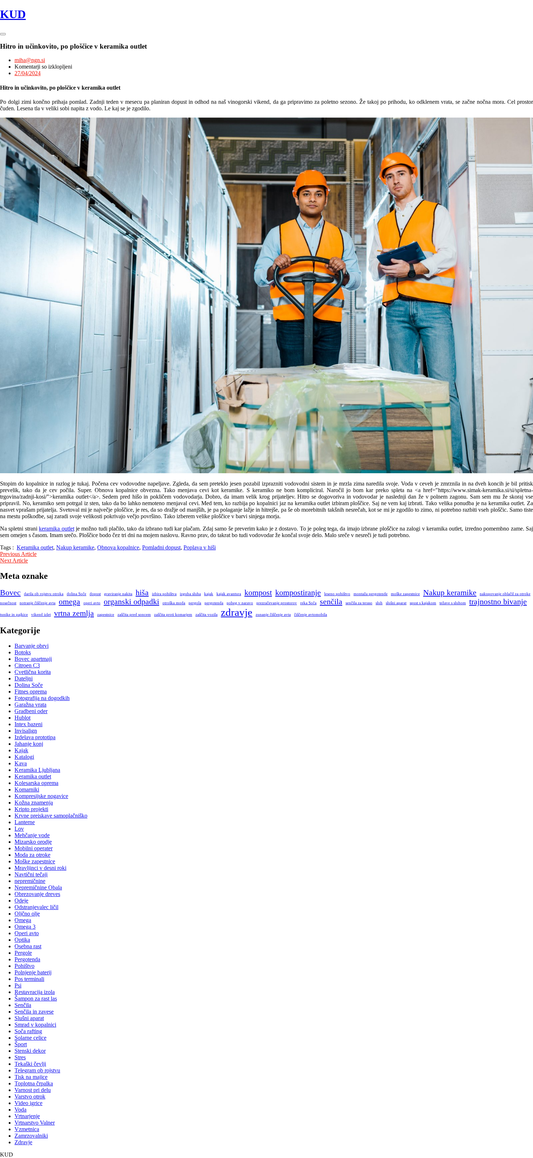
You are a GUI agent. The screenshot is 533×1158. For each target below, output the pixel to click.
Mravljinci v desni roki (40, 868)
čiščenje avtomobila (310, 615)
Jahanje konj (29, 744)
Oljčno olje (27, 914)
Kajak (21, 750)
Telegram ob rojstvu (37, 1070)
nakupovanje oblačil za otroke (505, 594)
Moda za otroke (32, 855)
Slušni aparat (29, 1018)
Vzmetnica (27, 1129)
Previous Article (18, 554)
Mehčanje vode (32, 835)
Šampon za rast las (36, 998)
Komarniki (27, 789)
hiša (142, 592)
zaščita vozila (206, 615)
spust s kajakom (423, 603)
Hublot (22, 718)
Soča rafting (28, 1031)
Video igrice (28, 1103)
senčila (331, 601)
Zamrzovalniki (31, 1136)
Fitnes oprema (31, 691)
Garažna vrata (30, 704)
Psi (18, 985)
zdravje (236, 612)
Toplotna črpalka (34, 1083)
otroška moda (173, 603)
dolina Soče (76, 594)
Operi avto (27, 933)
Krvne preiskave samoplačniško (51, 816)
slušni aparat (396, 603)
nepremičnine (30, 881)
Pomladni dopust (161, 547)
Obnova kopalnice (118, 547)
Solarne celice (30, 1038)
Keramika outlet (35, 547)
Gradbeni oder (31, 711)
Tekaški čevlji (30, 1064)
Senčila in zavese (34, 1011)
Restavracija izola (35, 992)
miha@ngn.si (30, 60)
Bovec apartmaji (33, 659)
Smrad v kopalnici (35, 1025)
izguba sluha (190, 594)
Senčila (23, 1005)
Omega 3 (25, 927)
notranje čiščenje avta (37, 603)
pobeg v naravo (240, 603)
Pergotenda (27, 959)
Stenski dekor (30, 1051)
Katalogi (24, 757)
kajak (208, 594)
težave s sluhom (452, 603)
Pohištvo (24, 966)
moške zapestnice (405, 594)
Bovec (10, 592)
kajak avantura (228, 594)
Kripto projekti (31, 809)
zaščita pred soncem (134, 615)
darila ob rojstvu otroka (43, 594)
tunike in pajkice (14, 615)
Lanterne (25, 822)
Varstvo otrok (30, 1096)
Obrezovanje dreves (37, 894)
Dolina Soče (29, 685)
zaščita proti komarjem (173, 615)
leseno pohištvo (337, 594)
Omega (23, 920)
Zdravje (23, 1142)
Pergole (23, 953)
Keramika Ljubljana (37, 770)
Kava (21, 763)
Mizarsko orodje (33, 842)
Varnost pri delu (33, 1090)
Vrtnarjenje (27, 1116)
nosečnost (8, 603)
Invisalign (26, 731)
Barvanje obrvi (32, 646)
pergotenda (213, 603)
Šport (21, 1044)
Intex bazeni (28, 724)
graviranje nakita (118, 594)
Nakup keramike (75, 547)
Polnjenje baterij (33, 972)
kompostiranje (298, 592)
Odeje (21, 900)
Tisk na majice (31, 1077)
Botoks (23, 652)
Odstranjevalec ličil (36, 907)
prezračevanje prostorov (276, 603)
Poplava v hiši (199, 547)
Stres (20, 1057)
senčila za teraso (359, 603)
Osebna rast (28, 946)
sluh (379, 603)
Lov (19, 829)
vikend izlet (41, 615)
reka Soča (308, 603)
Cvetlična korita (33, 672)
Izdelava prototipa (35, 737)
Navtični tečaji (31, 874)
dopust (95, 594)
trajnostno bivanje (498, 601)
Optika (22, 940)
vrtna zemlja (74, 613)
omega (69, 601)
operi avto (91, 603)
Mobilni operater (34, 848)
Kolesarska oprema (36, 783)
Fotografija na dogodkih (42, 698)
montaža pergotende (371, 594)
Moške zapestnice (35, 861)
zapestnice (105, 615)
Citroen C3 (27, 665)
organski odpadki (131, 601)
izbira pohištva (164, 594)
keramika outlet (56, 528)
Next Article (14, 560)
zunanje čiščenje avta (273, 615)
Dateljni (24, 678)
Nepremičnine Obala (38, 887)
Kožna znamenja (34, 802)
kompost (258, 592)
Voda (20, 1109)
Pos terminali (29, 979)
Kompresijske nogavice (41, 796)
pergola (195, 603)
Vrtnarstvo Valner (35, 1123)
